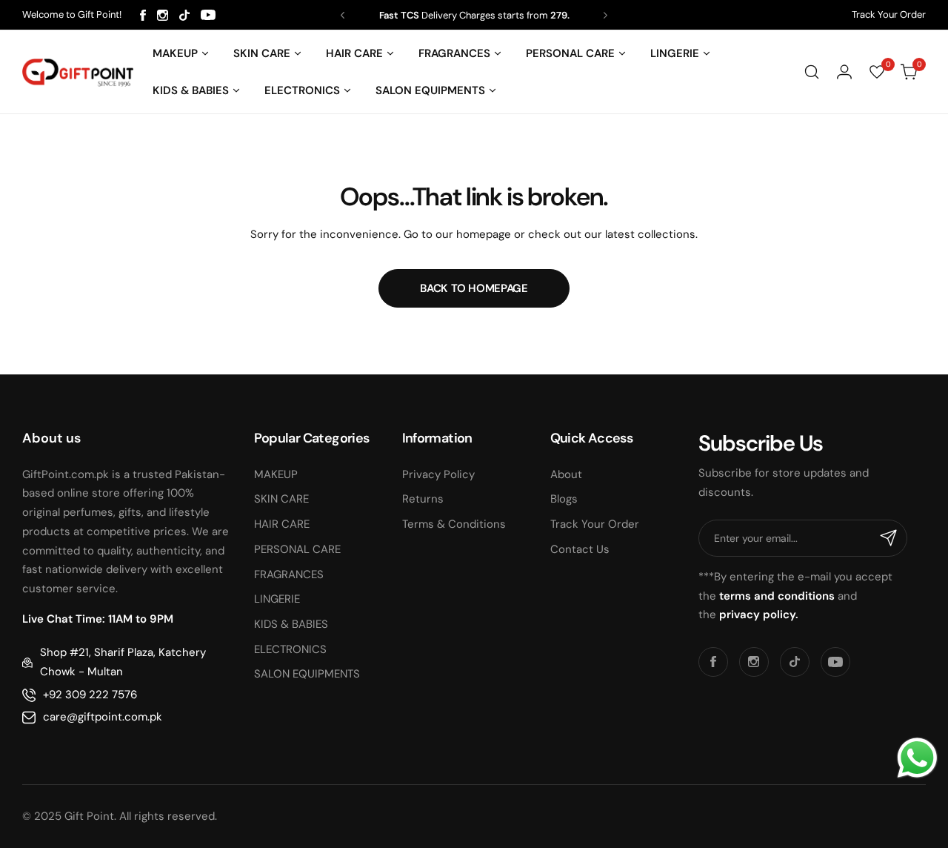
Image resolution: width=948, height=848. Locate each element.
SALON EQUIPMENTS (307, 673)
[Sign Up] (888, 538)
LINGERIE (277, 599)
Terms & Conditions (454, 524)
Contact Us (580, 549)
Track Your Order (889, 14)
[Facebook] (143, 15)
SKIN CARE (281, 498)
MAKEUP (276, 474)
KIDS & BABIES (291, 624)
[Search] (811, 72)
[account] (844, 72)
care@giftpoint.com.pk (102, 716)
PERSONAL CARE (297, 549)
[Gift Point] (77, 72)
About (566, 474)
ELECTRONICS (290, 649)
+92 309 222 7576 (90, 694)
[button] (342, 15)
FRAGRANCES (289, 574)
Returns (423, 498)
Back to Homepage (473, 288)
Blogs (564, 498)
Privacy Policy (438, 474)
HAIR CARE (282, 524)
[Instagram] (162, 15)
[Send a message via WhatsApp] (917, 758)
